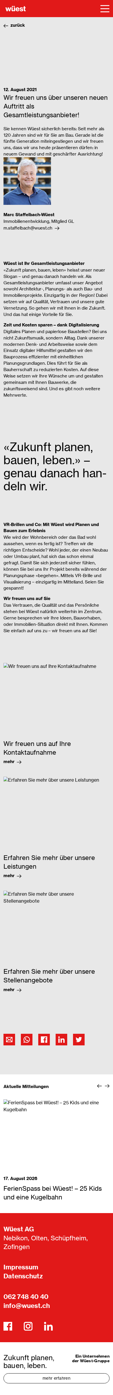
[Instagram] (28, 1326)
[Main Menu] (105, 8)
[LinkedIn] (48, 1326)
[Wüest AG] (15, 8)
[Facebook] (7, 1326)
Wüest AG (18, 1229)
